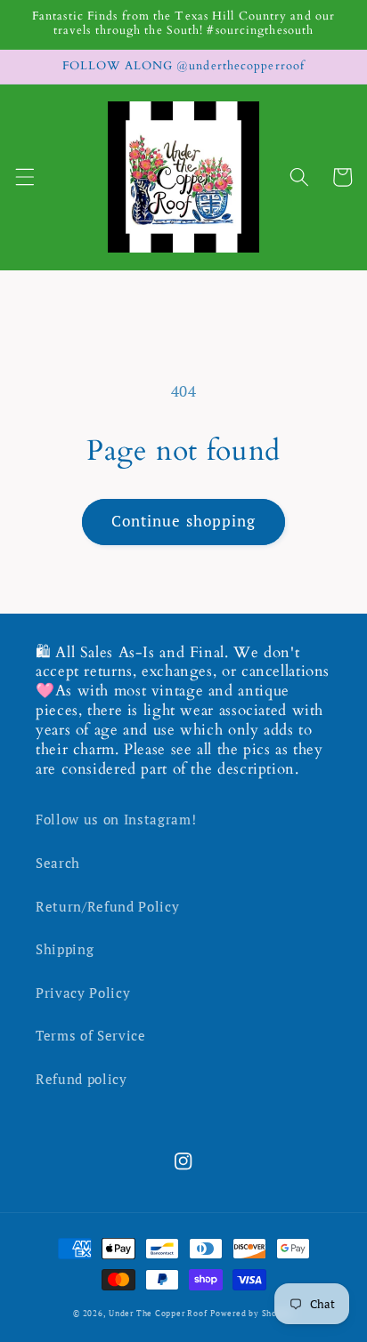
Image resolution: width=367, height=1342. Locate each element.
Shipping (65, 949)
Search (58, 863)
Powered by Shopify (252, 1313)
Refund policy (81, 1079)
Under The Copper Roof (158, 1313)
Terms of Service (91, 1035)
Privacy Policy (83, 992)
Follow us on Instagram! (116, 819)
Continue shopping (184, 521)
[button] (24, 177)
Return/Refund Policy (107, 906)
